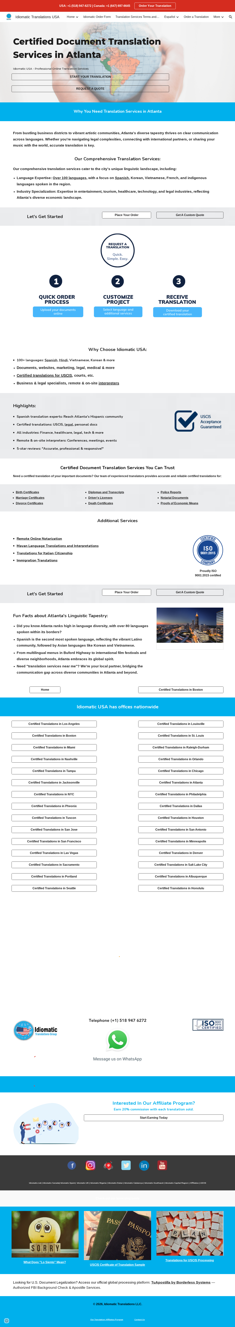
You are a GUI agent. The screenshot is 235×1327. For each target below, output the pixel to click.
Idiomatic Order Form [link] (97, 16)
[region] (117, 6)
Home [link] (71, 16)
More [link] (217, 16)
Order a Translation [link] (196, 16)
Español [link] (169, 16)
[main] (90, 48)
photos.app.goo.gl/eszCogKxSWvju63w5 (186, 645)
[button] (230, 17)
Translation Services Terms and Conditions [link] (137, 16)
